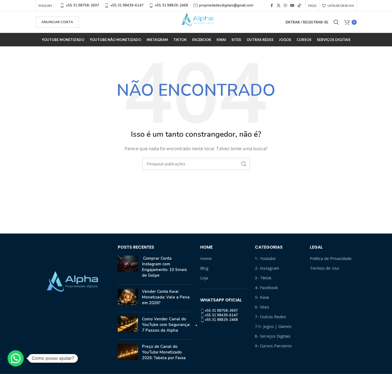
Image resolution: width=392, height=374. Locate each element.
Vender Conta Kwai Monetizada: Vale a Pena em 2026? (166, 297)
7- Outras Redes (270, 316)
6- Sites (262, 307)
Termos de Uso (324, 268)
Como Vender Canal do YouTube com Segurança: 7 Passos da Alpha (166, 324)
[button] (16, 358)
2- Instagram (267, 268)
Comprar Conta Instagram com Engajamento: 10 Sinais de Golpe (164, 267)
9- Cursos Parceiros (273, 345)
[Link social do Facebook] (272, 5)
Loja (204, 277)
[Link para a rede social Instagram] (285, 5)
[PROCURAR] (244, 164)
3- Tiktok (263, 277)
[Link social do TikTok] (299, 5)
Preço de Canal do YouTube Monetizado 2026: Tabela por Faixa (164, 352)
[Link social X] (278, 5)
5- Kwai (262, 297)
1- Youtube (265, 258)
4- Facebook (266, 287)
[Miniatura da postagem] (128, 268)
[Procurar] (336, 22)
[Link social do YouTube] (292, 5)
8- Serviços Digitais (272, 336)
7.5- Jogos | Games (273, 326)
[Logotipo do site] (196, 21)
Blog (204, 268)
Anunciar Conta (57, 21)
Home (206, 258)
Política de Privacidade (331, 258)
